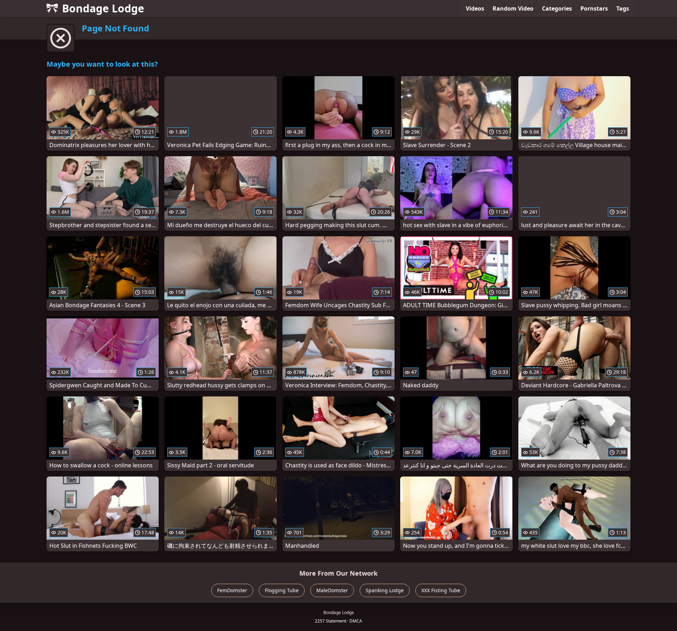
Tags (622, 8)
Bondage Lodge (103, 8)
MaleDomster (332, 590)
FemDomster (232, 590)
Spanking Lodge (385, 590)
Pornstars (594, 8)
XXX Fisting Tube (440, 590)
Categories (557, 8)
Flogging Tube (282, 590)
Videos (475, 8)
